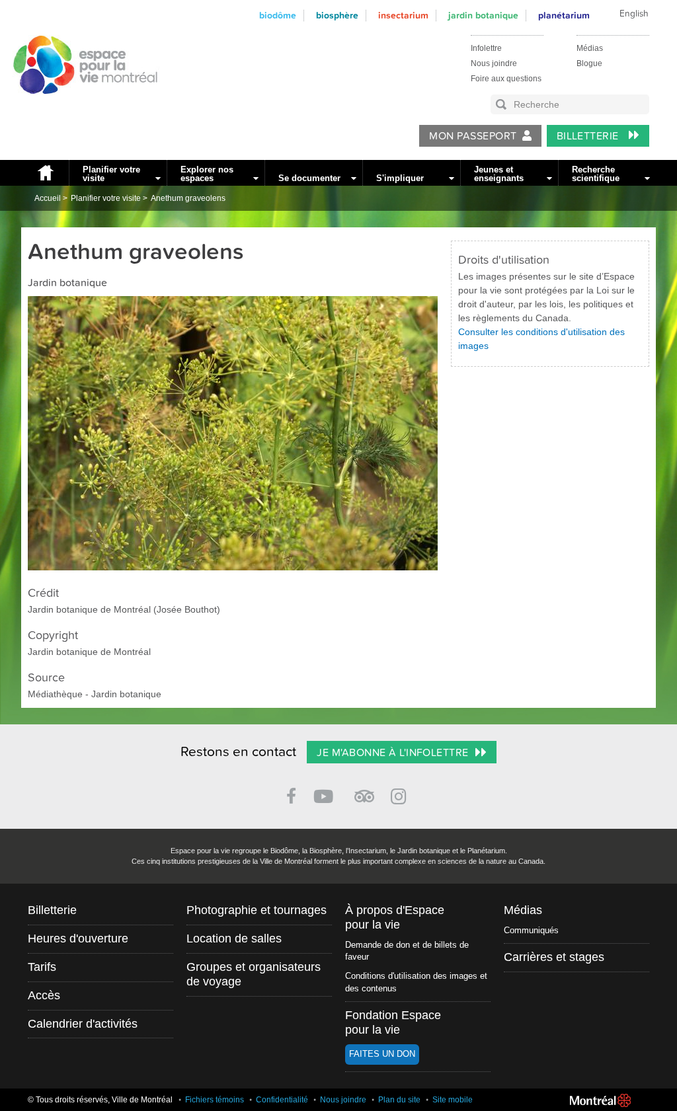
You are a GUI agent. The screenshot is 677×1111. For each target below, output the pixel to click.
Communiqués (531, 930)
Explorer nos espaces (206, 174)
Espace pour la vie (78, 106)
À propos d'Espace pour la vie (394, 917)
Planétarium (564, 15)
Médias (590, 48)
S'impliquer (400, 178)
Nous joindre (494, 63)
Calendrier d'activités (83, 1023)
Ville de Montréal (600, 1100)
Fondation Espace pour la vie (393, 1022)
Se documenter (309, 178)
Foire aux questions (506, 78)
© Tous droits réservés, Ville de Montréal (100, 1099)
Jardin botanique (483, 15)
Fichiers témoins (214, 1099)
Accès (44, 995)
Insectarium (403, 15)
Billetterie (589, 136)
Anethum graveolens (188, 198)
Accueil (45, 173)
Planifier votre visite (111, 174)
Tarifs (42, 967)
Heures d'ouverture (78, 938)
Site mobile (452, 1099)
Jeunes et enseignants (499, 174)
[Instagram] (401, 794)
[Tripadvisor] (364, 790)
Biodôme (277, 15)
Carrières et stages (554, 957)
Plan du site (399, 1099)
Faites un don (382, 1054)
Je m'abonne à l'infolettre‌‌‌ (392, 752)
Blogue (589, 63)
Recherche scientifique (595, 174)
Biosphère (337, 15)
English (634, 14)
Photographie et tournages (256, 910)
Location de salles (234, 938)
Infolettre (486, 48)
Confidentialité (282, 1099)
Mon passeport (472, 136)
